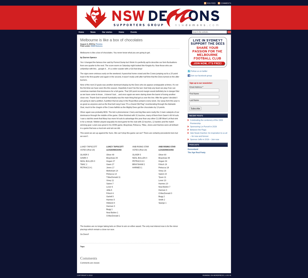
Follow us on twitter (198, 71)
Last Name (194, 100)
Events (134, 32)
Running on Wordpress (213, 275)
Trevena (99, 44)
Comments (226, 3)
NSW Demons (97, 46)
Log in (228, 275)
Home (81, 32)
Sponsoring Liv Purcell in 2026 (203, 127)
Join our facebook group (201, 76)
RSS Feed (211, 3)
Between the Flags (198, 130)
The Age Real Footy (196, 152)
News (93, 32)
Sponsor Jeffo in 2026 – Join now (204, 139)
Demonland (193, 149)
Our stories (107, 32)
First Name (194, 94)
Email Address (196, 87)
